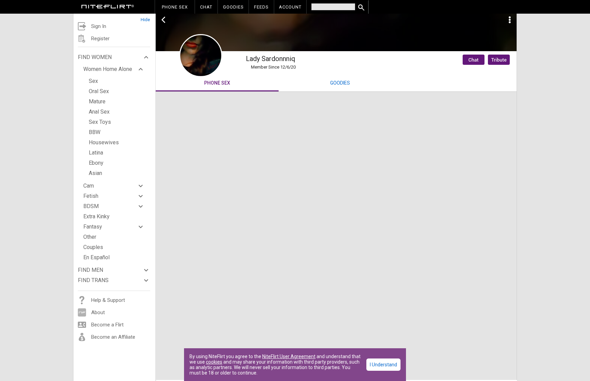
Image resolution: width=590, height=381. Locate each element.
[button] (114, 18)
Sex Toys (100, 122)
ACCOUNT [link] (290, 7)
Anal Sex (99, 111)
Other (89, 237)
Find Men (90, 270)
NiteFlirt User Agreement (288, 356)
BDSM (91, 206)
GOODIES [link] (233, 7)
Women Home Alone (107, 69)
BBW (94, 132)
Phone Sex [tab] (217, 83)
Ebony (96, 163)
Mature (97, 101)
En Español (96, 257)
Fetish (90, 196)
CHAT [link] (206, 7)
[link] (107, 7)
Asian (95, 173)
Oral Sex (99, 91)
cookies (214, 362)
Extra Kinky (96, 216)
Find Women (95, 57)
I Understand (383, 364)
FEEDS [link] (261, 7)
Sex (93, 81)
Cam (88, 185)
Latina (96, 152)
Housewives (104, 142)
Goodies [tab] (340, 83)
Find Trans (93, 280)
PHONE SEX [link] (175, 7)
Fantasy (92, 226)
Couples (93, 247)
